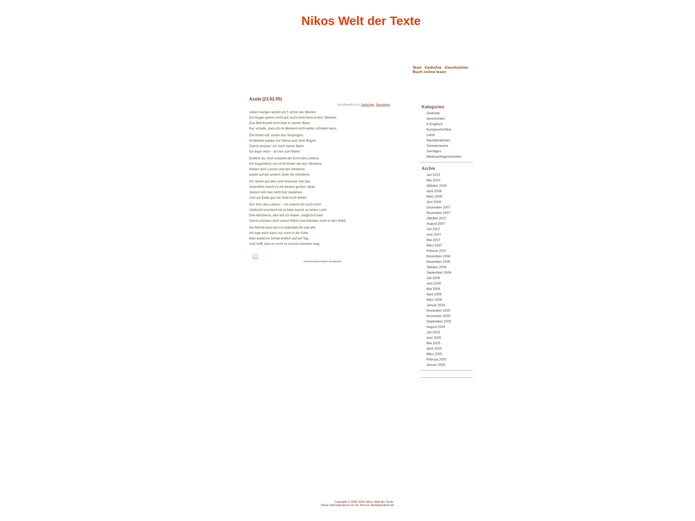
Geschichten (456, 67)
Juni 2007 (434, 234)
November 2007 (438, 213)
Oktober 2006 (437, 267)
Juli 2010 (433, 175)
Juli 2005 (433, 332)
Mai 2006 (433, 289)
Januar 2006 (436, 305)
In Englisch (435, 124)
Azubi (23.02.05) (265, 99)
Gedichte (433, 67)
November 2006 (438, 262)
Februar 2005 (437, 359)
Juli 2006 (433, 278)
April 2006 (434, 294)
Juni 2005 (434, 338)
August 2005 (436, 327)
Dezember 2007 (438, 207)
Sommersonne (437, 146)
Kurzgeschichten (439, 129)
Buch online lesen (429, 72)
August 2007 (436, 224)
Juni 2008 (434, 202)
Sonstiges (383, 105)
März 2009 (434, 196)
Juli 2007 (433, 229)
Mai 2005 (433, 343)
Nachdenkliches (438, 140)
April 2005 (434, 349)
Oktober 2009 (437, 186)
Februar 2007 (437, 251)
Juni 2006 (434, 283)
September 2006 (439, 272)
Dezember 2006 (438, 256)
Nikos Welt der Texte (361, 21)
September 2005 (439, 321)
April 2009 (434, 191)
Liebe (431, 135)
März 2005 (434, 354)
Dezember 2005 (438, 310)
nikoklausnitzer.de (382, 505)
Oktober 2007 (437, 218)
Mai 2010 (433, 180)
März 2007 (434, 245)
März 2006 (434, 300)
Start (417, 67)
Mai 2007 (433, 240)
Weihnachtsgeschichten (444, 157)
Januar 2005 (436, 365)
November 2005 (438, 316)
